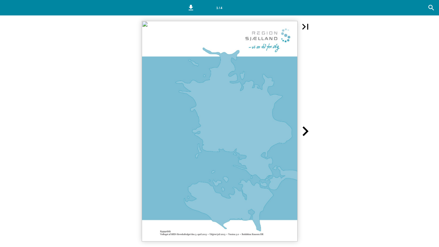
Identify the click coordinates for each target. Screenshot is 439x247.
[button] (191, 7)
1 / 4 (219, 8)
